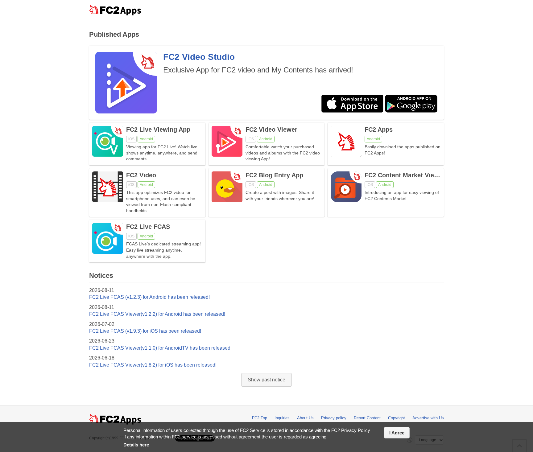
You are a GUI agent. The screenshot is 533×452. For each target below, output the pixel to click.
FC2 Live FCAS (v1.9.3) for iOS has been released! (145, 331)
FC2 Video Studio (199, 57)
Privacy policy (333, 418)
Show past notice (266, 379)
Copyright (396, 418)
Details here (136, 444)
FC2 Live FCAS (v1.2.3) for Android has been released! (149, 297)
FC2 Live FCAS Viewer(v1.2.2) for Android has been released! (157, 314)
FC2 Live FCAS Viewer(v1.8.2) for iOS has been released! (153, 365)
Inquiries (282, 418)
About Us (305, 418)
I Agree (396, 432)
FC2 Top (259, 418)
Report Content (367, 418)
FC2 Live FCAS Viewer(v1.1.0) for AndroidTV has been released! (160, 348)
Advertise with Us (428, 418)
